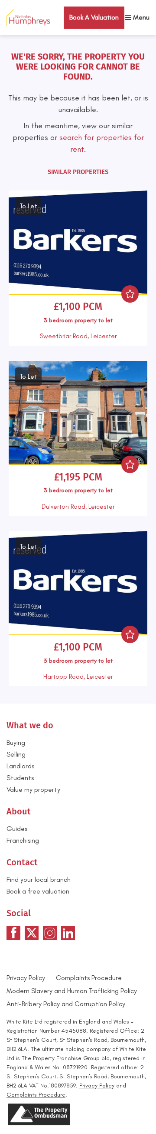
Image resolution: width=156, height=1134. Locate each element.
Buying (15, 742)
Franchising (22, 840)
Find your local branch (38, 879)
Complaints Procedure (89, 978)
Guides (16, 828)
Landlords (20, 766)
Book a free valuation (37, 891)
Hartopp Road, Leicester (78, 676)
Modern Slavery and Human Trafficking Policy (71, 991)
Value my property (33, 789)
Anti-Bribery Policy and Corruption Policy (66, 1004)
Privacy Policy (25, 978)
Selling (16, 754)
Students (20, 778)
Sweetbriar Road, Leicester (78, 336)
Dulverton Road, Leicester (78, 506)
